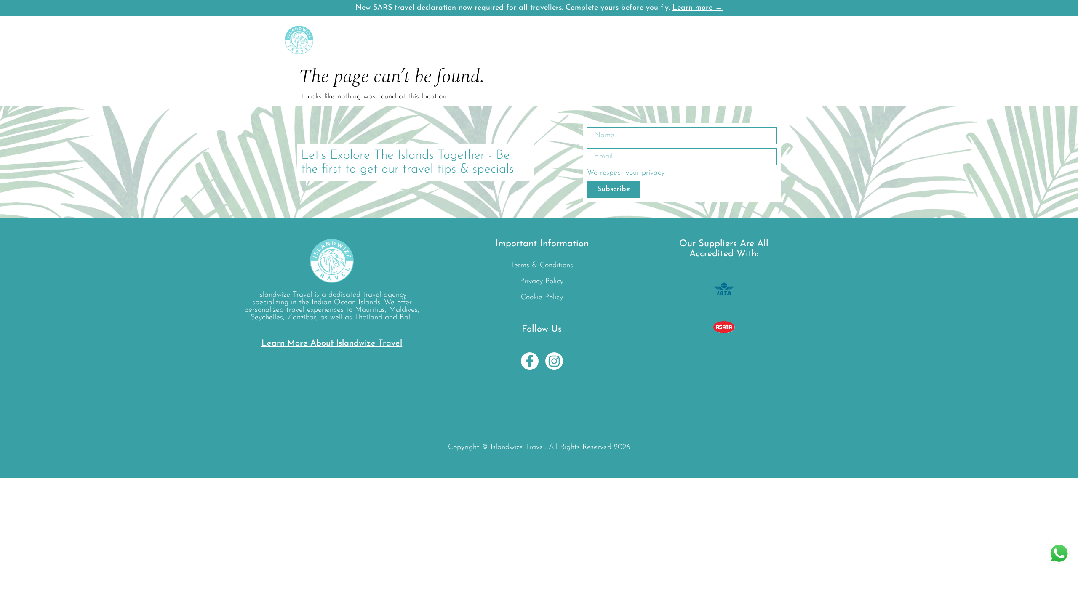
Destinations (374, 40)
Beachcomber (471, 40)
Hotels (422, 40)
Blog (626, 40)
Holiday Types (531, 40)
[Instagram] (554, 361)
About (719, 40)
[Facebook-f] (530, 361)
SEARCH (687, 40)
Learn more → (697, 8)
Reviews (654, 40)
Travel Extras (591, 40)
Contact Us (753, 40)
